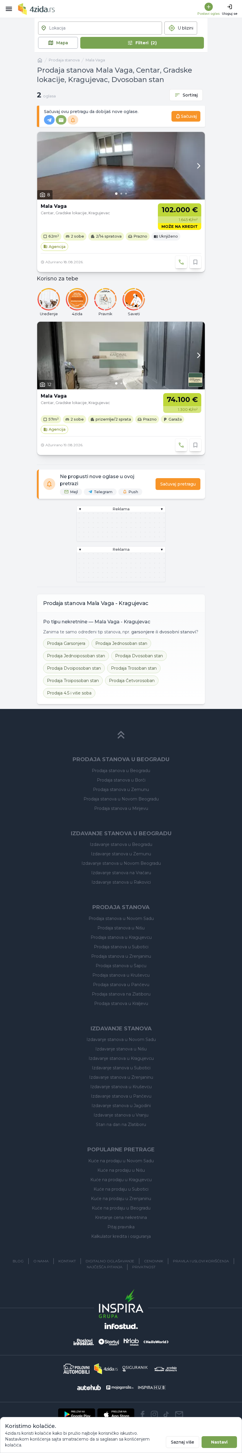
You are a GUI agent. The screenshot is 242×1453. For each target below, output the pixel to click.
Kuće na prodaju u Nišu (121, 1170)
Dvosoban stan (139, 655)
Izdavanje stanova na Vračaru (121, 872)
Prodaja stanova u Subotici (121, 946)
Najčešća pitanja (104, 1267)
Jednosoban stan (121, 643)
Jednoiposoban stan (76, 655)
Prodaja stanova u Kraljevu (121, 1003)
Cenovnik (153, 1261)
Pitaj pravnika (121, 1227)
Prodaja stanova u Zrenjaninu (121, 956)
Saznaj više (182, 1442)
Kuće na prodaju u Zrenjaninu (121, 1198)
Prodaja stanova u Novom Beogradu (121, 799)
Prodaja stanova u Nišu (121, 928)
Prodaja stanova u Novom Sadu (121, 918)
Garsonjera (66, 643)
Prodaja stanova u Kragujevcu (121, 937)
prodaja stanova (64, 60)
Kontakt (67, 1261)
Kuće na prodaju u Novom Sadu (121, 1160)
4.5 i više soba (69, 693)
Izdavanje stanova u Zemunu (121, 854)
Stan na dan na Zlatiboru (121, 1124)
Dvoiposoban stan (74, 668)
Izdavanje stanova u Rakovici (121, 882)
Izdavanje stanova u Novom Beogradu (121, 863)
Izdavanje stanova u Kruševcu (121, 1086)
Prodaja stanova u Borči (121, 780)
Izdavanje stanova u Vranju (121, 1115)
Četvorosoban (132, 680)
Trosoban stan (134, 668)
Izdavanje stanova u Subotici (121, 1067)
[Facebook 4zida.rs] (142, 1414)
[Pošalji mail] (179, 1414)
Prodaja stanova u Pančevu (121, 984)
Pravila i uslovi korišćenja (201, 1261)
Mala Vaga (95, 60)
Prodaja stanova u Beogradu (121, 770)
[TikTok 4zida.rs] (166, 1414)
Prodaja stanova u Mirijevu (121, 808)
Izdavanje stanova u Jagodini (121, 1105)
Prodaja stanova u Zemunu (121, 789)
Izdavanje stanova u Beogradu (121, 844)
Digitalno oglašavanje (110, 1261)
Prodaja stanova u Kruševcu (121, 975)
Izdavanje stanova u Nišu (121, 1049)
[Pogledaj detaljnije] (121, 166)
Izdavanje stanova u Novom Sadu (121, 1039)
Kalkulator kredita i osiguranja (121, 1236)
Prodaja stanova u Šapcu (121, 965)
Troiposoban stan (73, 680)
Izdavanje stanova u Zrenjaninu (121, 1077)
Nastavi (219, 1442)
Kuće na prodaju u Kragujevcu (121, 1179)
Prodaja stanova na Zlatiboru (121, 994)
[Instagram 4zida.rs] (154, 1414)
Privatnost (144, 1267)
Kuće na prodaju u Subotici (121, 1189)
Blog (18, 1261)
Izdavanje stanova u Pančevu (121, 1096)
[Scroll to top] (121, 735)
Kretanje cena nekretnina (121, 1217)
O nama (41, 1261)
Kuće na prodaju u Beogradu (121, 1208)
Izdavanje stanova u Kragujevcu (121, 1058)
